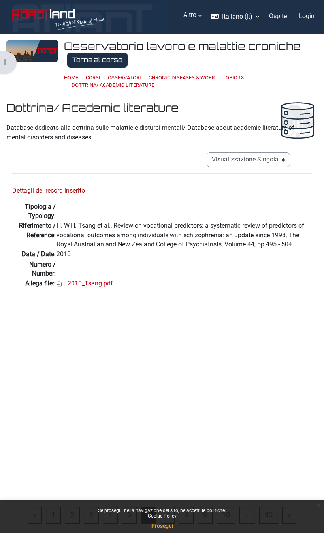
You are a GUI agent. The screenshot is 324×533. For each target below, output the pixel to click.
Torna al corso (97, 60)
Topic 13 (233, 78)
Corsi (93, 78)
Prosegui (162, 526)
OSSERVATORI (124, 78)
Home (71, 78)
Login (307, 16)
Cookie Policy (162, 516)
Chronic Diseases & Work (182, 78)
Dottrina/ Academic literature (113, 85)
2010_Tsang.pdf (90, 283)
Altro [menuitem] (189, 15)
